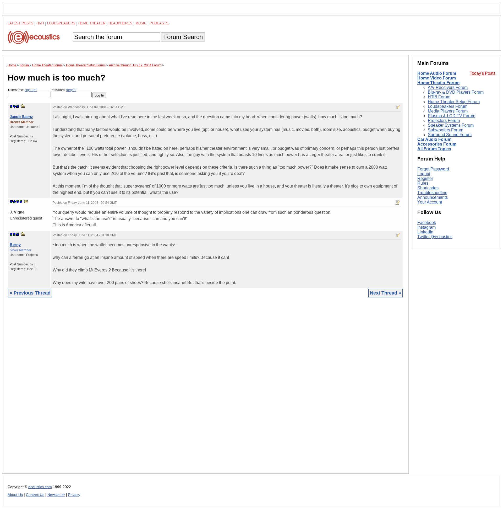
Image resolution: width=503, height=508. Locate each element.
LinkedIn (425, 232)
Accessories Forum (436, 144)
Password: (63, 90)
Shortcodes (428, 188)
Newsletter (56, 495)
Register (425, 178)
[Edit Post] (398, 107)
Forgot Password (433, 169)
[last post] (17, 106)
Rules (422, 183)
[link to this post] (23, 106)
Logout (423, 174)
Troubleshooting (432, 192)
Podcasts (159, 23)
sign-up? (31, 90)
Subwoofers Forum (445, 130)
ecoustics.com (40, 487)
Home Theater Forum (438, 83)
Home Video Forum (436, 78)
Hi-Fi (40, 23)
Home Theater (91, 23)
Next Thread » (385, 293)
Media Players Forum (448, 111)
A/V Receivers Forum (448, 87)
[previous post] (14, 201)
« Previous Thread (30, 293)
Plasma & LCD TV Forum (451, 116)
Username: (22, 90)
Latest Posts (20, 23)
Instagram (426, 227)
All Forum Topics (434, 149)
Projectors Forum (444, 120)
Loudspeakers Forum (447, 106)
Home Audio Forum (436, 73)
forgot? (71, 90)
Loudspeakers (61, 23)
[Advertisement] (165, 389)
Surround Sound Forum (450, 134)
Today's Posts (482, 73)
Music (140, 23)
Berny (15, 244)
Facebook (426, 222)
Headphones (120, 23)
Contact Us (35, 495)
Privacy (74, 495)
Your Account (429, 202)
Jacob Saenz (21, 116)
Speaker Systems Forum (451, 125)
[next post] (14, 106)
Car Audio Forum (434, 139)
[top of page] (11, 106)
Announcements (432, 197)
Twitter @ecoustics (434, 236)
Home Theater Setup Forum (454, 101)
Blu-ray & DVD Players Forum (456, 92)
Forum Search (183, 36)
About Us (15, 495)
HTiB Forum (439, 97)
